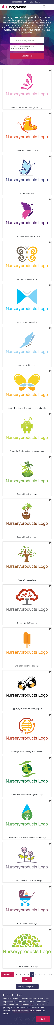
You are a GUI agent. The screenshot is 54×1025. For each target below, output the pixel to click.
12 (50, 974)
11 (45, 974)
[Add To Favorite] (49, 70)
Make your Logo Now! (27, 986)
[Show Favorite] (25, 2)
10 (40, 974)
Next (27, 979)
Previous (8, 974)
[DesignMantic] (14, 7)
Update (27, 55)
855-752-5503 (17, 2)
